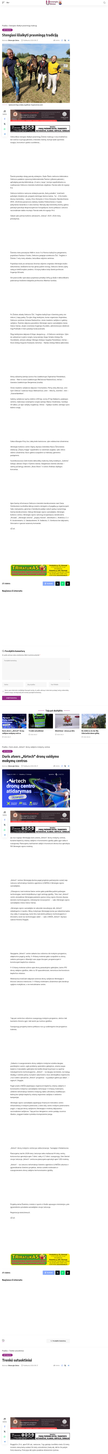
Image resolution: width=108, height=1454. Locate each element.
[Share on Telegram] (68, 40)
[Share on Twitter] (65, 40)
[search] (104, 2)
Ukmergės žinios (13, 40)
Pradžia (4, 26)
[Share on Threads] (67, 584)
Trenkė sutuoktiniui (36, 731)
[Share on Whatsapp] (4, 129)
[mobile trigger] (4, 2)
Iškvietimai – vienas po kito (65, 731)
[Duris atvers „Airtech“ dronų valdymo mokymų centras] (14, 721)
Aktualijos (7, 30)
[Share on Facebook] (61, 40)
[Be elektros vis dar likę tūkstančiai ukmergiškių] (94, 721)
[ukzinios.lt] (54, 2)
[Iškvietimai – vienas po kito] (67, 721)
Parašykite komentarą (59, 1341)
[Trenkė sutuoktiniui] (41, 721)
